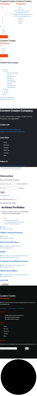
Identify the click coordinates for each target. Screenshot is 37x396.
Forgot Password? (5, 195)
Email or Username (22, 184)
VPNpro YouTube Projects (11, 232)
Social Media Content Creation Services (22, 14)
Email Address (21, 348)
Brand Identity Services (22, 12)
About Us (6, 91)
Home (5, 69)
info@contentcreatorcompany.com (10, 129)
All (5, 218)
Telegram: (3, 132)
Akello (2, 252)
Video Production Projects (12, 224)
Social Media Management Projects (14, 222)
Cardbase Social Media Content (14, 261)
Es (4, 33)
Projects (6, 89)
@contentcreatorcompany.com (15, 132)
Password (21, 188)
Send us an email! (4, 97)
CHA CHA (4, 280)
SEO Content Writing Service (22, 11)
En (0, 26)
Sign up (15, 199)
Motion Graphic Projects (11, 220)
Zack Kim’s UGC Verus (9, 242)
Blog (20, 23)
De (4, 31)
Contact (4, 37)
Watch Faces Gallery (9, 271)
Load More (5, 284)
